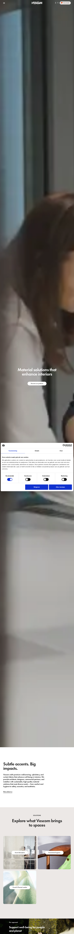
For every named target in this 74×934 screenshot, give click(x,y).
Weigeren (37, 487)
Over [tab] (61, 451)
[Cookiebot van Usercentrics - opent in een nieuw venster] (64, 445)
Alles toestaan (60, 487)
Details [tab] (37, 451)
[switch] (28, 479)
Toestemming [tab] (12, 451)
